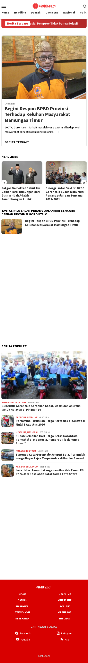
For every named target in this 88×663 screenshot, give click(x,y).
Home (22, 594)
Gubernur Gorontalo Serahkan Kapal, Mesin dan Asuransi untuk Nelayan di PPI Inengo (41, 407)
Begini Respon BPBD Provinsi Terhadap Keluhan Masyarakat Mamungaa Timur (37, 114)
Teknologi (22, 612)
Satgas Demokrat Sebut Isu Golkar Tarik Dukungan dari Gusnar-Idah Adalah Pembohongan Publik (20, 193)
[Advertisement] (44, 286)
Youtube (25, 639)
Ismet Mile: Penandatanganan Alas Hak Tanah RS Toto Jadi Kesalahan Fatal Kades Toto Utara (50, 472)
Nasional (32, 432)
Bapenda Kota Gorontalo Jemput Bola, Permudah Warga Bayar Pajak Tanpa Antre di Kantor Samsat (50, 456)
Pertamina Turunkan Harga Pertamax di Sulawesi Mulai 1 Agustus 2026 (50, 422)
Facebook (25, 633)
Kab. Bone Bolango (27, 466)
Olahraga (64, 612)
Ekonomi (21, 417)
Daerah (22, 600)
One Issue (64, 600)
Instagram (66, 633)
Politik (65, 606)
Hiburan (64, 618)
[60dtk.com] (44, 5)
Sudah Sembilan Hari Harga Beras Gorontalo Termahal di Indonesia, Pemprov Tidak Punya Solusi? (47, 439)
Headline (32, 417)
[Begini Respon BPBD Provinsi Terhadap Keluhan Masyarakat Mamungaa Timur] (44, 67)
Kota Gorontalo (26, 450)
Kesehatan (22, 618)
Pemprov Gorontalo (13, 402)
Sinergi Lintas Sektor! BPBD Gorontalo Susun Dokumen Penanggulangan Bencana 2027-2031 (65, 193)
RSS (67, 639)
